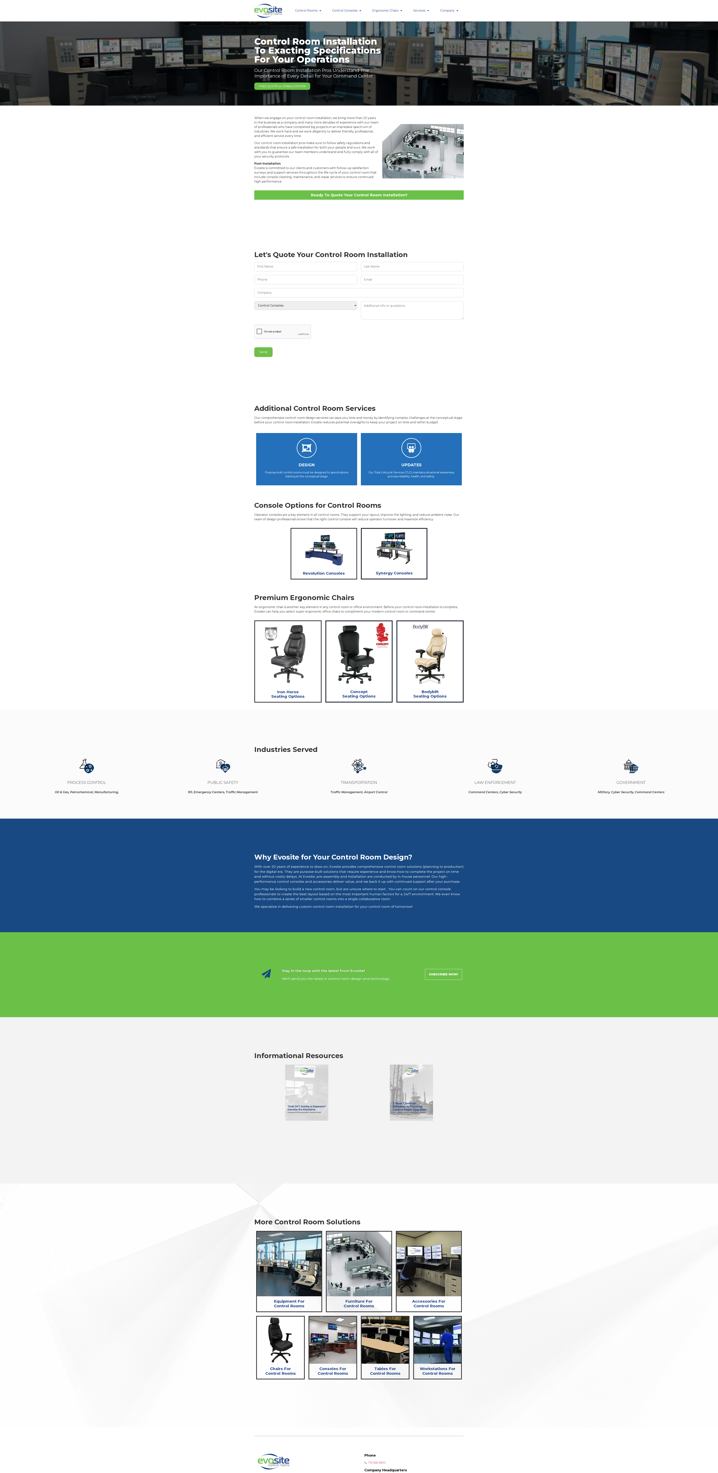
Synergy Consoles (394, 573)
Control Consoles (345, 10)
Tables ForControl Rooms (385, 1371)
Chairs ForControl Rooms (280, 1371)
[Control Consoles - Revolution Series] (323, 548)
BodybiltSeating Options (430, 694)
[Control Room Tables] (385, 1340)
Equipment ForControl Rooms (289, 1303)
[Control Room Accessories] (429, 1264)
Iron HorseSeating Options (288, 694)
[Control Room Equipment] (289, 1264)
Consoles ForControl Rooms (333, 1371)
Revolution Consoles (324, 573)
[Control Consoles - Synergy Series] (394, 547)
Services (419, 10)
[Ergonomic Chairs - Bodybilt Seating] (430, 654)
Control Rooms (306, 10)
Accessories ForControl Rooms (428, 1303)
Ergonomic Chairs (385, 10)
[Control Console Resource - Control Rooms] (411, 1093)
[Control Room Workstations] (437, 1340)
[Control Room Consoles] (332, 1340)
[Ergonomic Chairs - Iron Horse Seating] (288, 654)
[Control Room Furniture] (359, 1264)
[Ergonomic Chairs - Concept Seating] (359, 654)
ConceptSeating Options (359, 694)
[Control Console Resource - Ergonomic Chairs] (306, 1093)
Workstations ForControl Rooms (437, 1371)
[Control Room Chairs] (280, 1340)
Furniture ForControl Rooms (359, 1303)
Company (447, 10)
